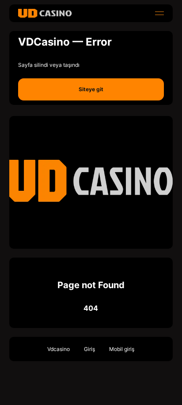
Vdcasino (58, 349)
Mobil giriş (121, 349)
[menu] (159, 13)
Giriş (89, 349)
